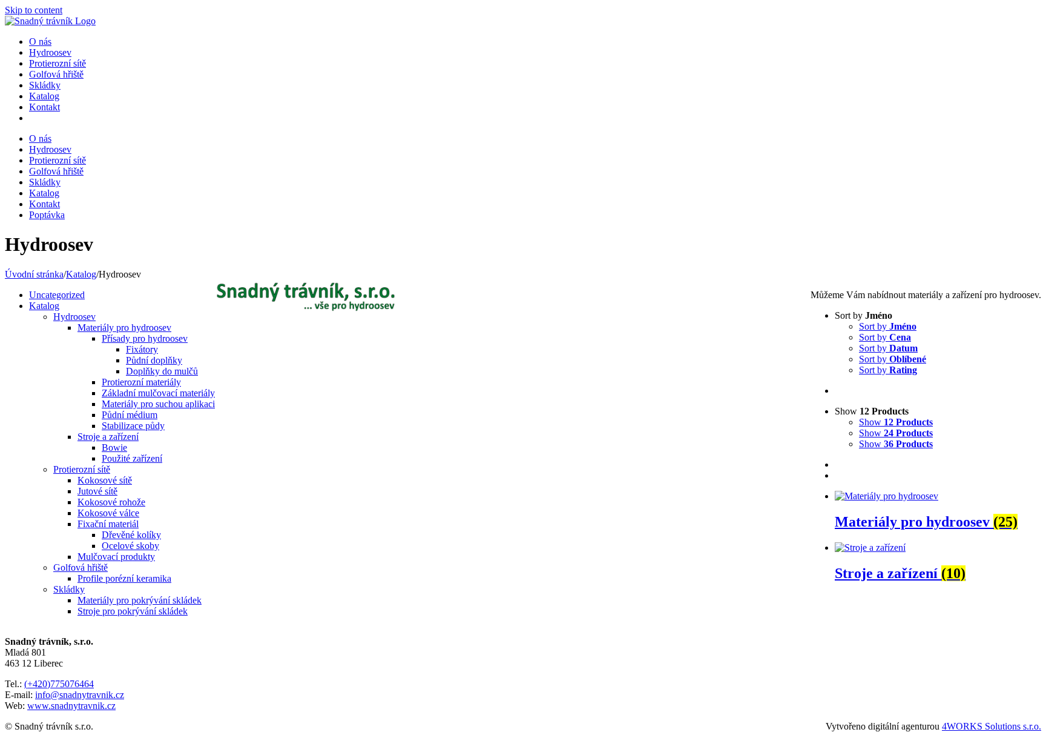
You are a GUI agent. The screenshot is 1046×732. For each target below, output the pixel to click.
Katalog (44, 306)
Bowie (114, 447)
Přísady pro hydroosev (145, 338)
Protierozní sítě (81, 469)
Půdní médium (129, 415)
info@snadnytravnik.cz (79, 695)
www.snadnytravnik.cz (71, 705)
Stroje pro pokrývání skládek (132, 611)
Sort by (887, 326)
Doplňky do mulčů (162, 371)
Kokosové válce (108, 513)
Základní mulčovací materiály (158, 393)
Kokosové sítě (104, 480)
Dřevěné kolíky (131, 535)
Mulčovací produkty (116, 556)
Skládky (69, 589)
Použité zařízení (132, 458)
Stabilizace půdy (133, 426)
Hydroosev (74, 316)
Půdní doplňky (154, 360)
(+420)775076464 (59, 684)
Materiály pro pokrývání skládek (139, 600)
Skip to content (33, 10)
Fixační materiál (108, 524)
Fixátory (142, 349)
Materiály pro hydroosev (124, 327)
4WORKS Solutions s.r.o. (991, 726)
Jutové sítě (97, 491)
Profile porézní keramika (124, 578)
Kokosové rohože (111, 502)
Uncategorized (57, 295)
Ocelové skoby (130, 546)
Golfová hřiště (80, 567)
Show (896, 422)
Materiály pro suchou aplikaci (158, 404)
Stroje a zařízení (108, 436)
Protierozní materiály (141, 382)
